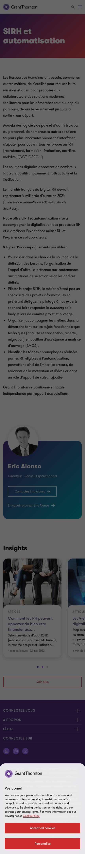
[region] (42, 808)
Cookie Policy (31, 816)
